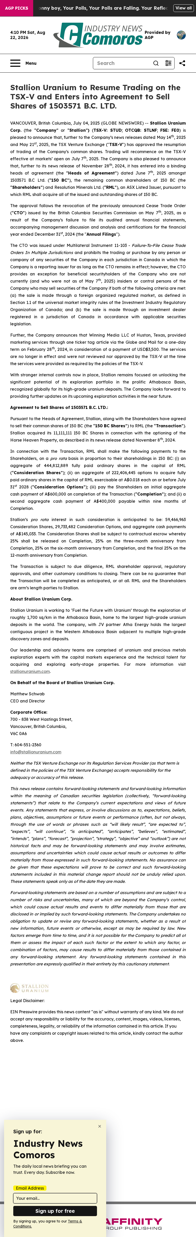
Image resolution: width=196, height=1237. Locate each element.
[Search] (156, 63)
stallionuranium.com (30, 671)
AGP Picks (16, 8)
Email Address (30, 1188)
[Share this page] (182, 63)
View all (184, 7)
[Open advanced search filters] (168, 63)
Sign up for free (55, 1211)
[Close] (99, 1126)
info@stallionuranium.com (35, 751)
